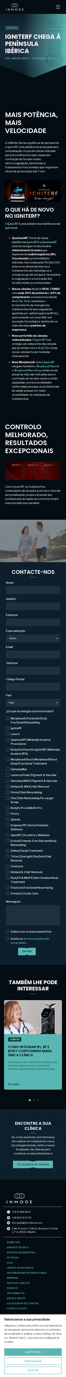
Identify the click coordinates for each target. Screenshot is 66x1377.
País (9, 695)
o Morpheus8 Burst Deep (26, 370)
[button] (30, 1100)
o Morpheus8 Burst (45, 366)
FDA (46, 262)
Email (10, 647)
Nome (10, 582)
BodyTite (43, 348)
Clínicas (14, 1039)
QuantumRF (49, 242)
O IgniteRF (12, 224)
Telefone (12, 663)
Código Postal (16, 679)
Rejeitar (33, 1370)
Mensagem (14, 901)
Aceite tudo (33, 1352)
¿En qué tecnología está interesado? (30, 711)
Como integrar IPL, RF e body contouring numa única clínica (30, 1051)
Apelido (11, 598)
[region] (33, 1345)
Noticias (12, 27)
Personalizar (33, 1361)
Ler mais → (15, 1084)
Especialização (16, 631)
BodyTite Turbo (21, 301)
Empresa (12, 615)
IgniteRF (12, 147)
